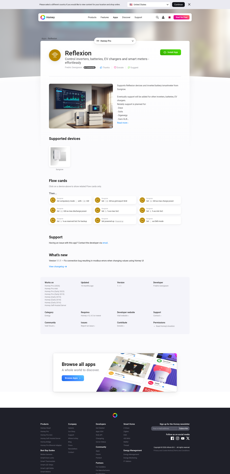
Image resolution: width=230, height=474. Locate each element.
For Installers (101, 467)
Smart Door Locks (47, 458)
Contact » (157, 316)
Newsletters (72, 449)
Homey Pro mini (46, 435)
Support (138, 17)
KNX (125, 435)
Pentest (99, 458)
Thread (126, 445)
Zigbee (126, 431)
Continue (178, 4)
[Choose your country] (169, 17)
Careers (71, 428)
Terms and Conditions (182, 451)
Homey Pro (44, 431)
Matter (126, 442)
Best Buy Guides (47, 450)
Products (92, 17)
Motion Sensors (46, 454)
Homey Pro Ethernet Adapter (51, 445)
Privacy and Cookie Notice (163, 451)
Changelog (100, 438)
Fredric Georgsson (161, 286)
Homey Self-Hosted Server (50, 438)
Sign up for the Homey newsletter (175, 424)
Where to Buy (73, 438)
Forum (98, 454)
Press (70, 445)
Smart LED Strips (46, 465)
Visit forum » (50, 326)
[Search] (157, 17)
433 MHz (127, 438)
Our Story (71, 431)
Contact (71, 452)
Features (105, 17)
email (105, 243)
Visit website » (123, 316)
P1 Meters (127, 461)
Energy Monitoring (130, 458)
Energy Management (131, 454)
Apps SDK (99, 431)
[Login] (163, 17)
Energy (47, 316)
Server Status (101, 442)
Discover (126, 17)
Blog (69, 442)
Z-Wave (126, 428)
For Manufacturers (103, 470)
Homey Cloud (45, 428)
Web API (99, 435)
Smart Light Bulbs (47, 468)
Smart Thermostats (47, 461)
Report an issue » (88, 326)
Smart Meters (45, 472)
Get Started (100, 428)
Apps (115, 17)
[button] (148, 4)
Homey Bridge (45, 442)
